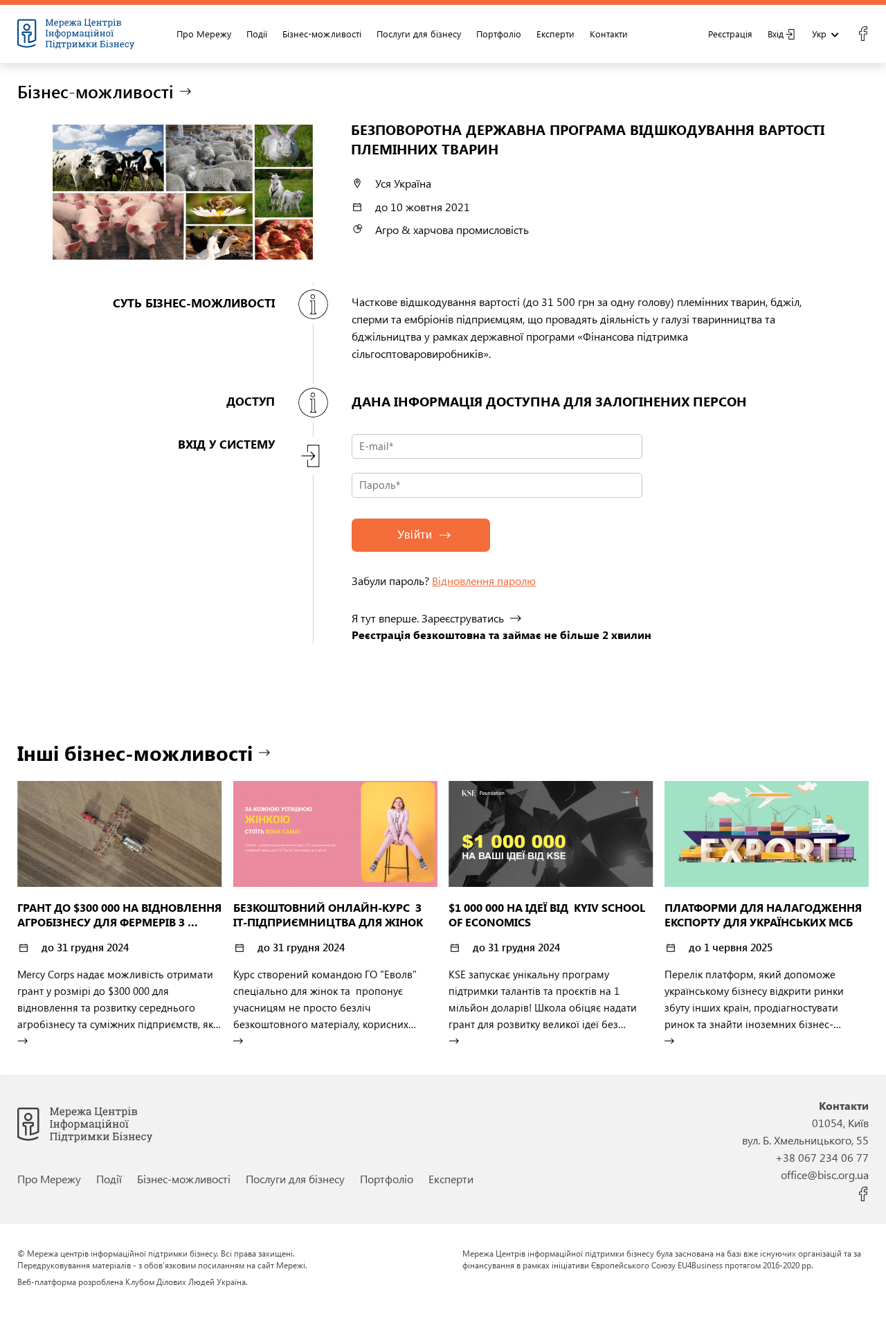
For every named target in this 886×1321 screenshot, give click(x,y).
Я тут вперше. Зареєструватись (428, 618)
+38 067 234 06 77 (822, 1157)
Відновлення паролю (484, 580)
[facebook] (863, 34)
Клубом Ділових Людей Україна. (186, 1281)
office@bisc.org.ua (825, 1174)
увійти (414, 535)
